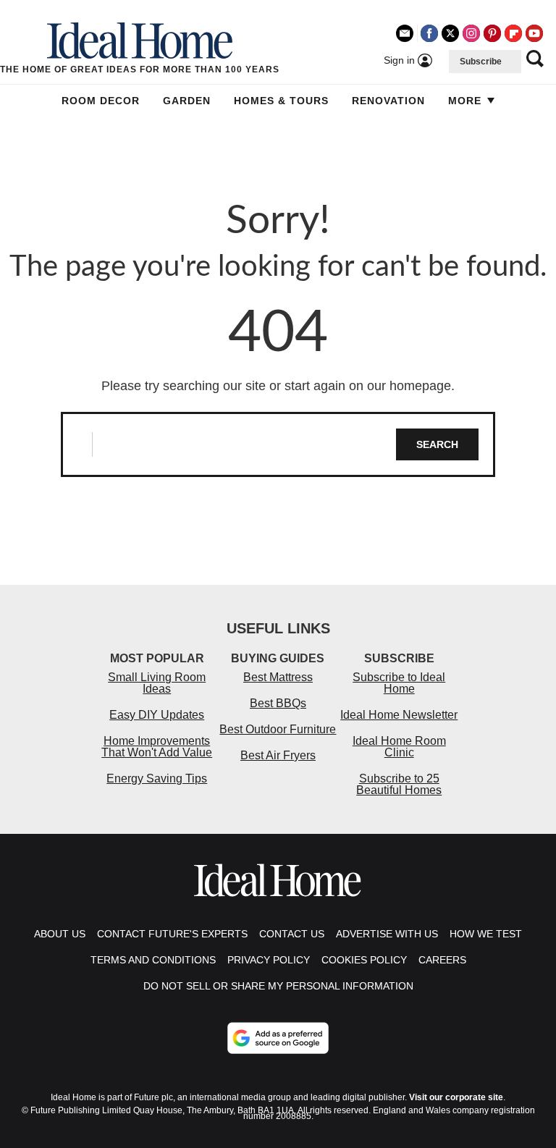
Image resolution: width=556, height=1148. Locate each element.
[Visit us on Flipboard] (513, 33)
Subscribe (481, 61)
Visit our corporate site (456, 1097)
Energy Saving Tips (156, 778)
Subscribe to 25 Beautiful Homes (399, 784)
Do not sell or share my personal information (278, 986)
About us (59, 934)
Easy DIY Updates (156, 715)
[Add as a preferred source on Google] (278, 1038)
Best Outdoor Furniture (277, 729)
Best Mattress (278, 677)
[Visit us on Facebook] (429, 33)
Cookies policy (364, 960)
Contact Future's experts (172, 934)
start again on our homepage (368, 386)
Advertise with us (387, 934)
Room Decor (101, 100)
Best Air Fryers (278, 755)
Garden (187, 100)
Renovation (388, 100)
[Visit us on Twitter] (450, 33)
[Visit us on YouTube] (534, 33)
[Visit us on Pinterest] (492, 33)
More (464, 100)
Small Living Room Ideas (157, 683)
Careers (442, 960)
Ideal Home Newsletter (399, 715)
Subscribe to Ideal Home (399, 683)
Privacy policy (268, 960)
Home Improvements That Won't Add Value (156, 747)
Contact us (291, 934)
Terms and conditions (153, 960)
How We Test (486, 934)
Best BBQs (278, 703)
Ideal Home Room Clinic (399, 747)
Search (437, 444)
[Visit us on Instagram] (471, 33)
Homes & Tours (281, 100)
